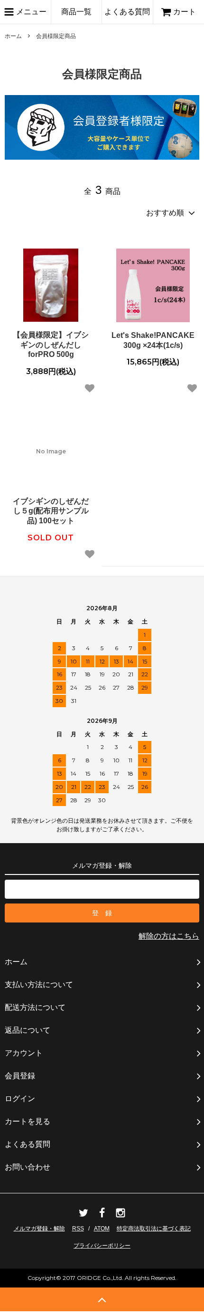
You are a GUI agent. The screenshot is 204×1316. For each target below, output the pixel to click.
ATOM (102, 1228)
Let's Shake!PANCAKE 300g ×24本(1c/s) (153, 340)
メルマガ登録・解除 (39, 1228)
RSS (78, 1228)
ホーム (13, 36)
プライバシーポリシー (102, 1245)
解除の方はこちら (169, 936)
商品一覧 (76, 12)
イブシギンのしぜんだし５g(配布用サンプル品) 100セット (51, 511)
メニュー (30, 12)
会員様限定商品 (56, 36)
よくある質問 (127, 12)
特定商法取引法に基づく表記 (154, 1228)
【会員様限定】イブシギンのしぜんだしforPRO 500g (51, 345)
